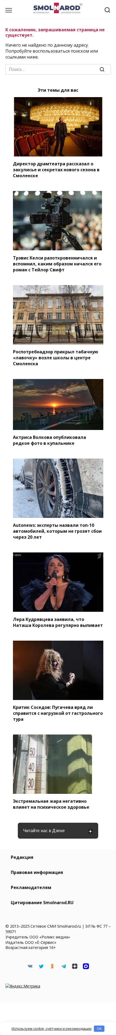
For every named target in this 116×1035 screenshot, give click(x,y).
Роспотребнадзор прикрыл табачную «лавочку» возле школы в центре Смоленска (55, 358)
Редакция (22, 857)
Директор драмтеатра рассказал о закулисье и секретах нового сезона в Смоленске (56, 170)
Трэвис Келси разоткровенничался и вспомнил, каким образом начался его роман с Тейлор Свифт (57, 263)
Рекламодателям (31, 887)
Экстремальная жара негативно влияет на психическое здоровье (51, 804)
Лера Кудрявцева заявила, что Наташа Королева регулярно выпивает (58, 622)
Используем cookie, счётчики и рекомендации (51, 1028)
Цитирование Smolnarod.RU (42, 903)
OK (99, 1028)
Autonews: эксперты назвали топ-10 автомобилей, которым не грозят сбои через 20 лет (57, 531)
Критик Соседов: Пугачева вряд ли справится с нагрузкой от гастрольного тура (58, 713)
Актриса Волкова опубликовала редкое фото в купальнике (49, 440)
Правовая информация (37, 872)
